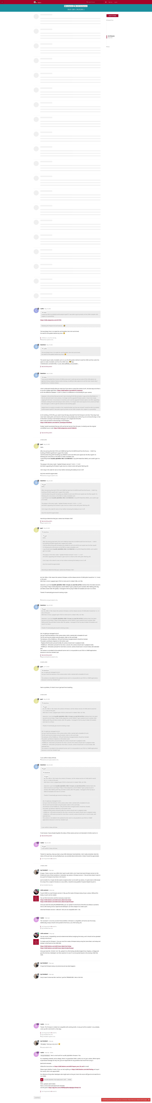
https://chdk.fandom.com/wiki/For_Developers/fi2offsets (56, 422)
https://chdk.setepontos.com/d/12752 (50, 320)
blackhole (46, 532)
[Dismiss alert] (148, 1099)
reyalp (44, 1044)
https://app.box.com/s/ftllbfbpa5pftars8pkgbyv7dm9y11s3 (64, 1087)
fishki (45, 312)
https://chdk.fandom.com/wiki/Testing (82, 1069)
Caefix (45, 348)
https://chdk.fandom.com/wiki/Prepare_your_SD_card (69, 1066)
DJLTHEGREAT (46, 1055)
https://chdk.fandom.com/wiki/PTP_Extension (70, 390)
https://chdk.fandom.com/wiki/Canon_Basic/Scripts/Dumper (57, 901)
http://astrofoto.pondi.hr (47, 366)
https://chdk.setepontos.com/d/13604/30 (65, 428)
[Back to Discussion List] (2, 2)
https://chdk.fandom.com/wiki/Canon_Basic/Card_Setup (55, 900)
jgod (44, 484)
